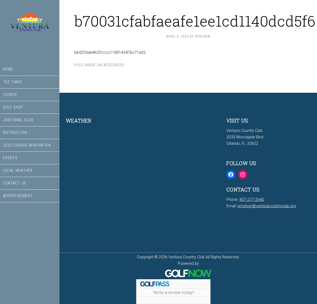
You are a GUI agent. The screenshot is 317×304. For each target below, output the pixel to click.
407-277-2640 (251, 199)
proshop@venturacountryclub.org (267, 206)
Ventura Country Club (29, 31)
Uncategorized (110, 65)
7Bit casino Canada (243, 218)
